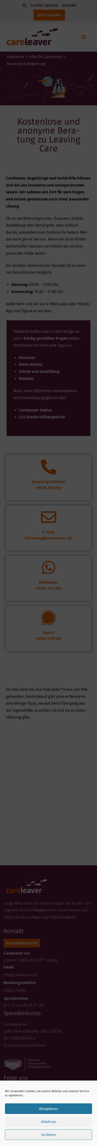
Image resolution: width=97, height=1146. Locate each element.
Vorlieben (48, 1135)
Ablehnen (48, 1122)
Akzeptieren (48, 1109)
